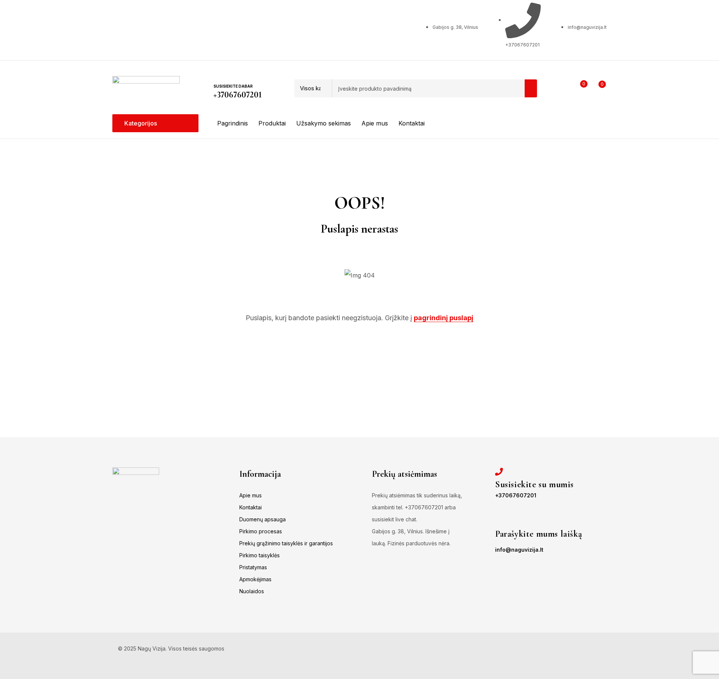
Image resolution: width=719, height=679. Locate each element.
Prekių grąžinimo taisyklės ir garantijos (286, 543)
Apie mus (250, 495)
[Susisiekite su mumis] (499, 472)
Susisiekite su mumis (534, 484)
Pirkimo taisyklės (259, 555)
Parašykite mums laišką (538, 533)
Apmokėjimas (255, 579)
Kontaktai (250, 507)
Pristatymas (253, 567)
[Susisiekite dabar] (218, 74)
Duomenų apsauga (262, 519)
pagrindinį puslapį (443, 318)
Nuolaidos (251, 591)
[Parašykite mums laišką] (499, 521)
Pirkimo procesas (260, 531)
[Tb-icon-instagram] (153, 28)
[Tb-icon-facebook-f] (123, 28)
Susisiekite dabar (233, 86)
